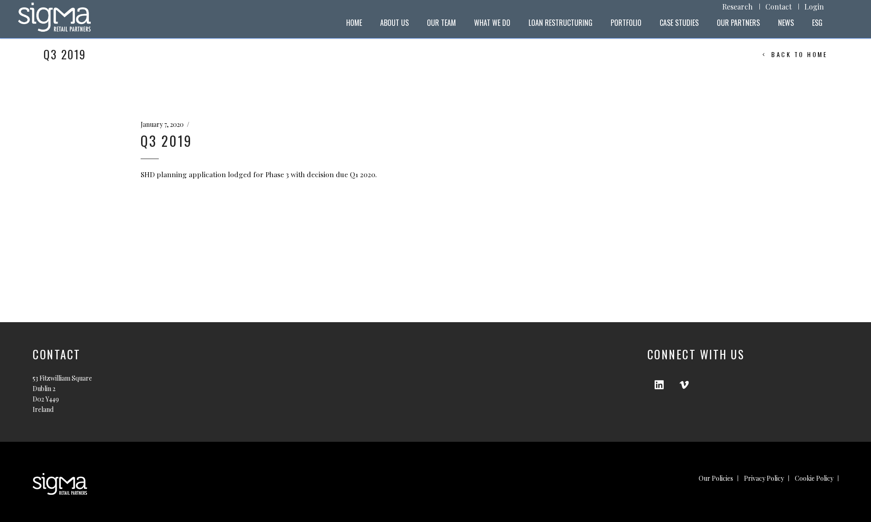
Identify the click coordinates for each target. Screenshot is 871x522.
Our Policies (716, 478)
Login (814, 6)
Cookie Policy (814, 478)
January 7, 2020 (162, 124)
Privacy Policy (764, 478)
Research (737, 6)
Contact (778, 6)
